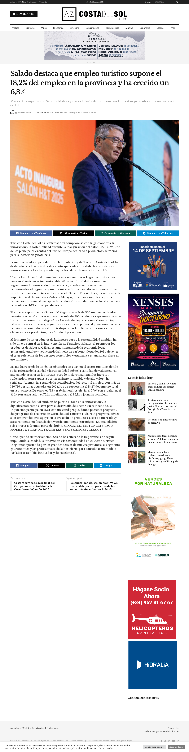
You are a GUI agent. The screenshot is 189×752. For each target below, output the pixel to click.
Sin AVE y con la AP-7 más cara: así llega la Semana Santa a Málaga (162, 386)
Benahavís (145, 27)
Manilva (129, 27)
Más (173, 27)
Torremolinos (112, 27)
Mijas (44, 27)
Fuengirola (58, 27)
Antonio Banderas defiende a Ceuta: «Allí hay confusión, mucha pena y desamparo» (163, 439)
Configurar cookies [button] (154, 747)
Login (148, 2)
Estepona (74, 27)
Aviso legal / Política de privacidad (24, 2)
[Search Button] (177, 2)
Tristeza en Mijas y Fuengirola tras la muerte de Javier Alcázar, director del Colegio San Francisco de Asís (163, 406)
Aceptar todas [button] (177, 747)
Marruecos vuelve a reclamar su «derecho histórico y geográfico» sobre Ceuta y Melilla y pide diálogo (163, 458)
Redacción (25, 112)
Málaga (15, 27)
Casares (160, 27)
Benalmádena (92, 27)
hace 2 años (43, 112)
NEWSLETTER (25, 14)
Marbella (30, 27)
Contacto (43, 2)
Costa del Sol (60, 112)
